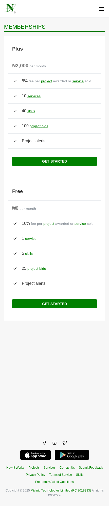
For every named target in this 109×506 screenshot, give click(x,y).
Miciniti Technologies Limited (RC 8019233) (61, 490)
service (78, 81)
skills (31, 111)
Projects (34, 467)
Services (50, 467)
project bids (39, 126)
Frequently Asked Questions (54, 481)
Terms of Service (60, 474)
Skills (79, 474)
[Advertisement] (54, 380)
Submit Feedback (91, 467)
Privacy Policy (35, 474)
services (34, 96)
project (46, 81)
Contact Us (67, 467)
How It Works (15, 467)
